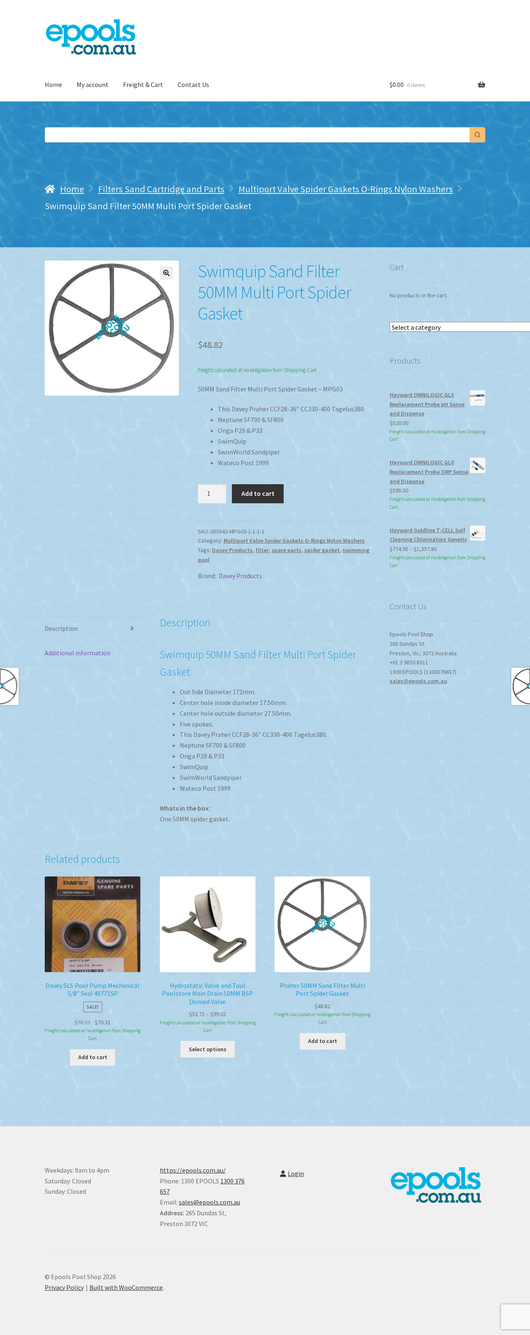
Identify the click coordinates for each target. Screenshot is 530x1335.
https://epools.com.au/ (193, 1170)
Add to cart (258, 493)
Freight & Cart (143, 84)
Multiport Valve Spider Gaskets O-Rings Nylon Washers (345, 189)
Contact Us (193, 84)
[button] (166, 273)
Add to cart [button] (92, 1057)
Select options (207, 1049)
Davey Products (232, 550)
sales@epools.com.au (418, 681)
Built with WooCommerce (126, 1287)
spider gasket (322, 550)
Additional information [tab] (78, 653)
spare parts (286, 550)
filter (262, 550)
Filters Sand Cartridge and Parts (161, 189)
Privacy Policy (64, 1287)
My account (92, 84)
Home (53, 84)
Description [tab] (61, 628)
